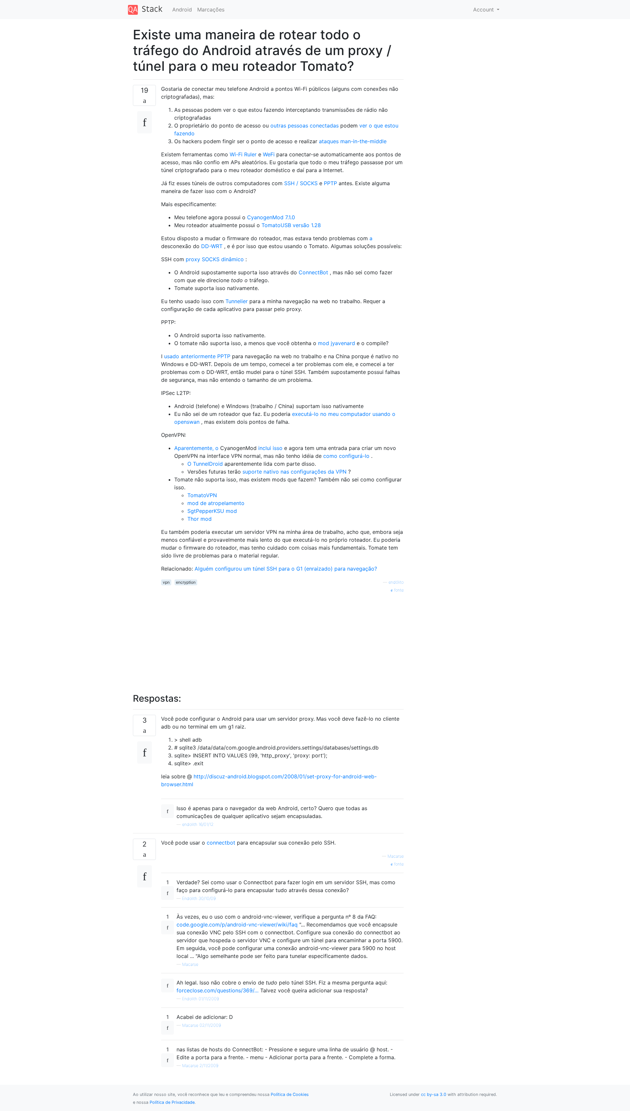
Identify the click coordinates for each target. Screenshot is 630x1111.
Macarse (396, 856)
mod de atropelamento (215, 503)
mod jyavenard (336, 343)
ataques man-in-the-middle (353, 141)
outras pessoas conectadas (304, 125)
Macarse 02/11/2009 (201, 1025)
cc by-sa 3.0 (433, 1094)
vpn (166, 582)
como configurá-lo (346, 456)
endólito (396, 582)
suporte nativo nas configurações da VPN (294, 471)
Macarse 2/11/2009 (200, 1065)
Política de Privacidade (172, 1102)
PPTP (330, 183)
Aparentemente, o (196, 448)
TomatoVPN (202, 495)
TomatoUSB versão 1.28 (291, 225)
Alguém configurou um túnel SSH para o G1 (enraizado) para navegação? (286, 568)
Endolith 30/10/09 (199, 898)
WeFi (269, 154)
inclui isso (270, 448)
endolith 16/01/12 (198, 824)
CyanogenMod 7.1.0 (271, 217)
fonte (398, 590)
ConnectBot (313, 272)
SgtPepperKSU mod (212, 511)
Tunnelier (236, 301)
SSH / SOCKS (301, 183)
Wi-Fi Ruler (243, 154)
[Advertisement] (282, 639)
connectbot (221, 842)
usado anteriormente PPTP (197, 356)
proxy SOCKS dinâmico (215, 259)
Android (182, 9)
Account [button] (484, 9)
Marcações (210, 9)
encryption (186, 582)
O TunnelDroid (205, 463)
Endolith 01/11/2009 (200, 998)
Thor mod (199, 519)
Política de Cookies (290, 1094)
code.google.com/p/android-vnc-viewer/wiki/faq (237, 924)
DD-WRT (211, 246)
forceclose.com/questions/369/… (218, 990)
